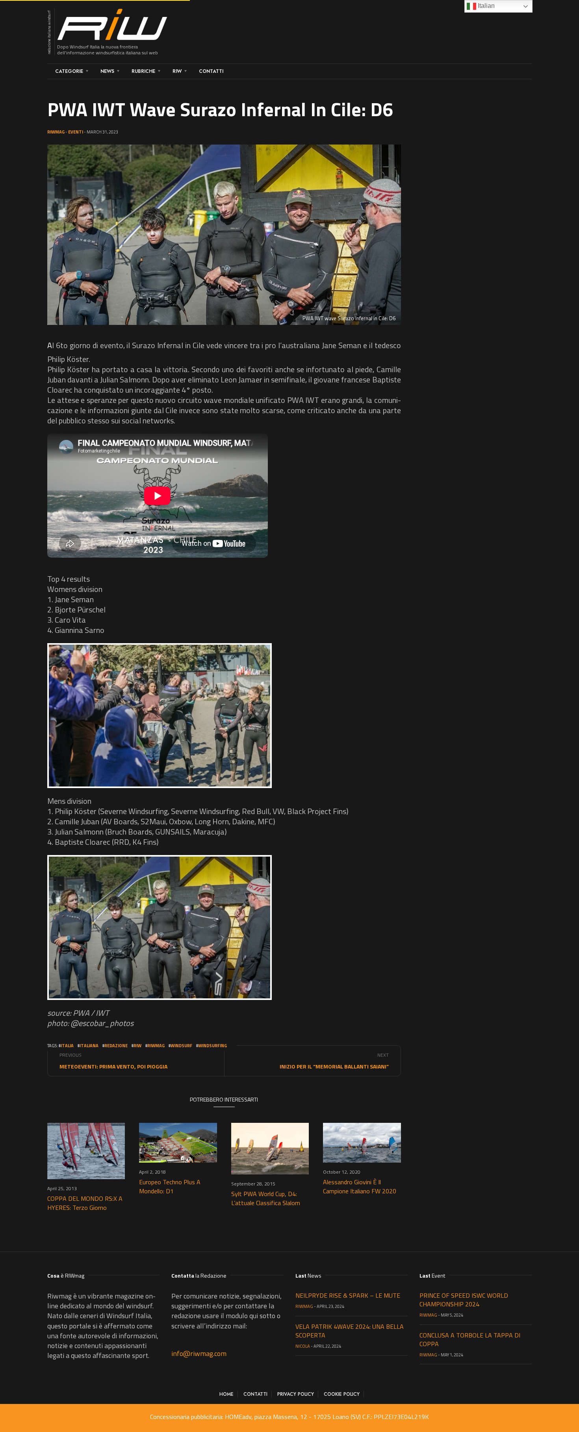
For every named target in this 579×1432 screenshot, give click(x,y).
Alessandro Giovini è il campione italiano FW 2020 (359, 1186)
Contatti (211, 71)
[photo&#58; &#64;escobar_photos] (159, 715)
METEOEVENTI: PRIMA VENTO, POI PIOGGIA (113, 1066)
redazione (116, 1045)
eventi (75, 132)
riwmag (156, 1045)
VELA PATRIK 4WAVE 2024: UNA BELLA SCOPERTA (349, 1331)
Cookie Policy (342, 1394)
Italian (485, 5)
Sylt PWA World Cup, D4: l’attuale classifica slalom (265, 1198)
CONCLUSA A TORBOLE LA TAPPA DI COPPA (469, 1339)
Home (226, 1394)
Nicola (302, 1346)
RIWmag (56, 132)
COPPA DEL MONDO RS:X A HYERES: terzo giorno (84, 1203)
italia (67, 1045)
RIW (177, 71)
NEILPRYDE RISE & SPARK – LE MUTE (347, 1295)
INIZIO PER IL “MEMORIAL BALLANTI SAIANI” (334, 1066)
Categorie (69, 71)
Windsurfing (212, 1045)
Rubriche (143, 71)
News (107, 71)
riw (137, 1045)
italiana (89, 1045)
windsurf (181, 1045)
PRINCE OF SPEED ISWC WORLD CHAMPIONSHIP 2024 (463, 1300)
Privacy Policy (295, 1394)
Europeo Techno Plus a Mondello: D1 (169, 1186)
